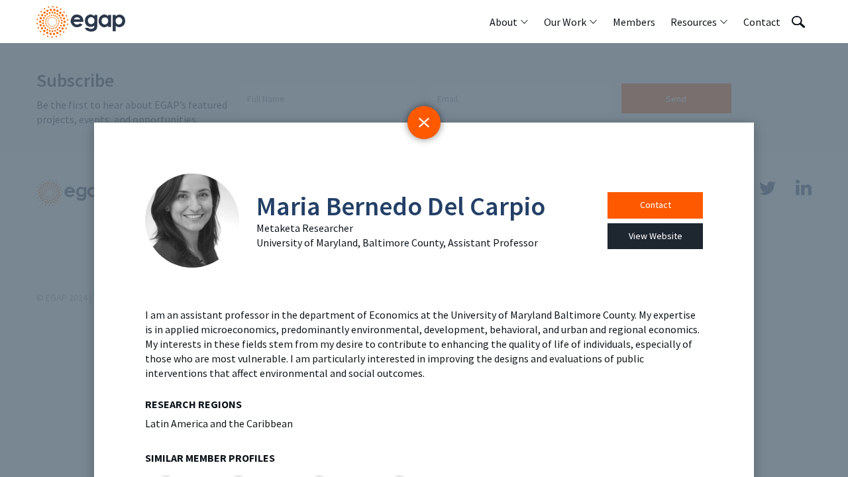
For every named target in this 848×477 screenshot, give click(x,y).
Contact (655, 205)
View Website (655, 236)
